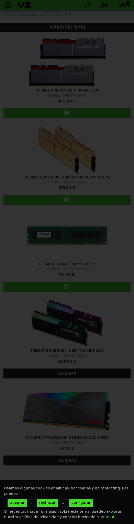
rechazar (47, 502)
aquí (110, 517)
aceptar (17, 502)
